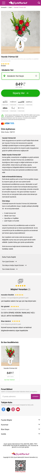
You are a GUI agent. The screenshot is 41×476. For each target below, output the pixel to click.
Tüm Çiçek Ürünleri (8, 261)
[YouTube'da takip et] (18, 409)
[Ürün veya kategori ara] (38, 2)
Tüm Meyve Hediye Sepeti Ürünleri (13, 265)
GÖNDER (35, 396)
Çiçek (10, 7)
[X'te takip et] (8, 410)
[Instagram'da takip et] (13, 409)
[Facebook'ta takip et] (3, 409)
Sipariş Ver (19, 93)
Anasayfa (4, 7)
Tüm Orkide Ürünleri (8, 269)
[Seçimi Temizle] (36, 76)
